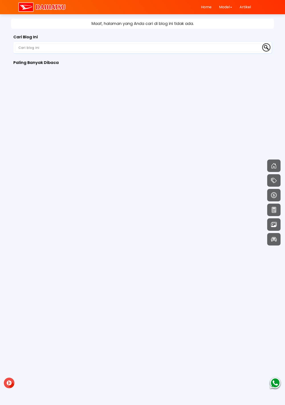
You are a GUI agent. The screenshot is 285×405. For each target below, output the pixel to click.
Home (206, 7)
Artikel (245, 7)
